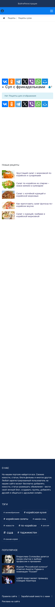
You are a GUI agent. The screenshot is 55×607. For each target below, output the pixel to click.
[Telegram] (18, 82)
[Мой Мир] (45, 82)
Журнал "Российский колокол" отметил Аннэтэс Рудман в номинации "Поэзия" (32, 569)
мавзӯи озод (40, 519)
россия (45, 525)
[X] (25, 82)
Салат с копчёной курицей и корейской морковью (31, 194)
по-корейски (28, 525)
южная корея (11, 539)
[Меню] (51, 11)
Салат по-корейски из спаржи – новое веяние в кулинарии (32, 184)
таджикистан (28, 532)
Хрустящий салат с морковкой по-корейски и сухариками (34, 174)
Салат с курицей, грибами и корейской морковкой (30, 215)
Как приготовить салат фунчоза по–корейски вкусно (34, 204)
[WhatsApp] (38, 82)
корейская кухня (36, 512)
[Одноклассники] (12, 82)
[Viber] (32, 82)
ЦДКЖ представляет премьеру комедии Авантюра (32, 579)
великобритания (12, 512)
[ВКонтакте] (5, 82)
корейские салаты (16, 518)
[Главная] (4, 18)
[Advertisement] (27, 51)
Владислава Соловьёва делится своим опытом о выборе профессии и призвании (32, 559)
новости (9, 525)
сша (9, 532)
